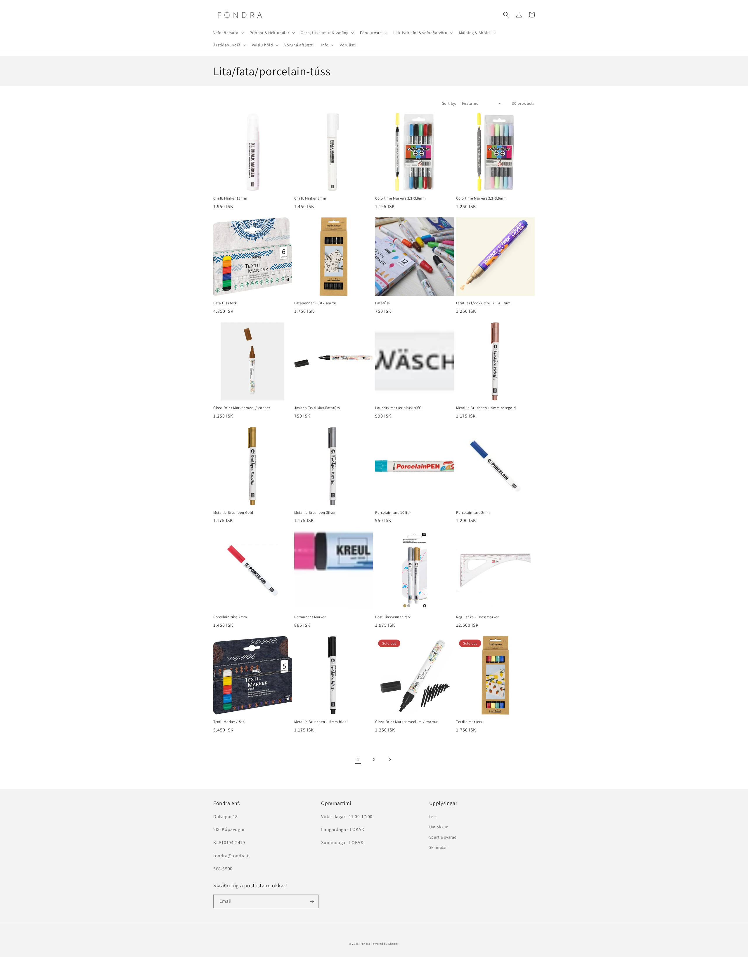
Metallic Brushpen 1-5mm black (321, 722)
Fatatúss (382, 303)
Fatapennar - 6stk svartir (315, 303)
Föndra (365, 944)
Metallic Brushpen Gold (233, 512)
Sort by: (449, 103)
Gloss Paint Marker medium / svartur (406, 722)
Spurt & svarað (443, 837)
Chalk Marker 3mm (310, 198)
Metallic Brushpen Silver (314, 512)
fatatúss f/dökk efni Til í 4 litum (483, 303)
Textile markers (469, 722)
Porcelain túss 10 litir (393, 512)
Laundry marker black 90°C (398, 408)
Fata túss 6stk (225, 303)
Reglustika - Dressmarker (477, 617)
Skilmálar (438, 847)
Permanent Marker (310, 617)
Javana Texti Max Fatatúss (317, 408)
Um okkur (438, 826)
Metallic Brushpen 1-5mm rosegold (486, 408)
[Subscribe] (311, 901)
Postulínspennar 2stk (393, 617)
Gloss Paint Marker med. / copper (241, 408)
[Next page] (389, 759)
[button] (228, 33)
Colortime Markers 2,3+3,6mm (400, 198)
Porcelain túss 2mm (473, 512)
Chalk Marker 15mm (230, 198)
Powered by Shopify (385, 944)
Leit (432, 816)
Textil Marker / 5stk (229, 722)
